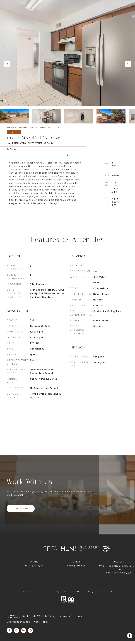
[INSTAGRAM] (16, 630)
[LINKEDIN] (23, 630)
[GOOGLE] (30, 630)
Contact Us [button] (20, 508)
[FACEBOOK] (9, 630)
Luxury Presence (72, 616)
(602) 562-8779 (34, 565)
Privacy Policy (40, 621)
